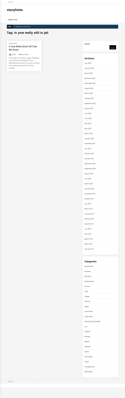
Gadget (86, 296)
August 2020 (88, 174)
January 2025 (89, 68)
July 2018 (87, 229)
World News (13, 43)
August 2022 (88, 108)
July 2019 (87, 204)
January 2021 (89, 159)
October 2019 (89, 199)
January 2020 (89, 189)
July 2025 (87, 63)
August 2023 (88, 88)
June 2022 (88, 118)
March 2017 (88, 244)
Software (87, 347)
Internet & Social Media (92, 321)
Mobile (86, 342)
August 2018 (88, 224)
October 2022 (89, 98)
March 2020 (88, 184)
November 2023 (89, 83)
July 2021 (87, 149)
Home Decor (88, 311)
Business (87, 271)
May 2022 (87, 123)
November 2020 (89, 164)
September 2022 (90, 103)
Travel (86, 362)
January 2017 (89, 249)
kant (14, 54)
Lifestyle (87, 332)
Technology (88, 357)
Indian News (88, 316)
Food (86, 291)
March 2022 (88, 133)
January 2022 (89, 139)
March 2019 (88, 209)
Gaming (87, 301)
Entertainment (89, 281)
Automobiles (88, 266)
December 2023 (89, 78)
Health (86, 306)
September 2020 (90, 169)
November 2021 (89, 143)
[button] (117, 20)
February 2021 (89, 153)
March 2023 (88, 93)
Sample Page (12, 19)
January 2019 (89, 214)
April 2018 (88, 234)
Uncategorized (89, 367)
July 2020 (87, 179)
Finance (87, 286)
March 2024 (88, 73)
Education (87, 276)
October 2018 (89, 219)
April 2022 (88, 128)
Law (85, 326)
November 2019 (89, 194)
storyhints (15, 10)
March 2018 (88, 239)
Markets (87, 336)
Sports (86, 352)
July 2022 (87, 113)
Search (87, 44)
